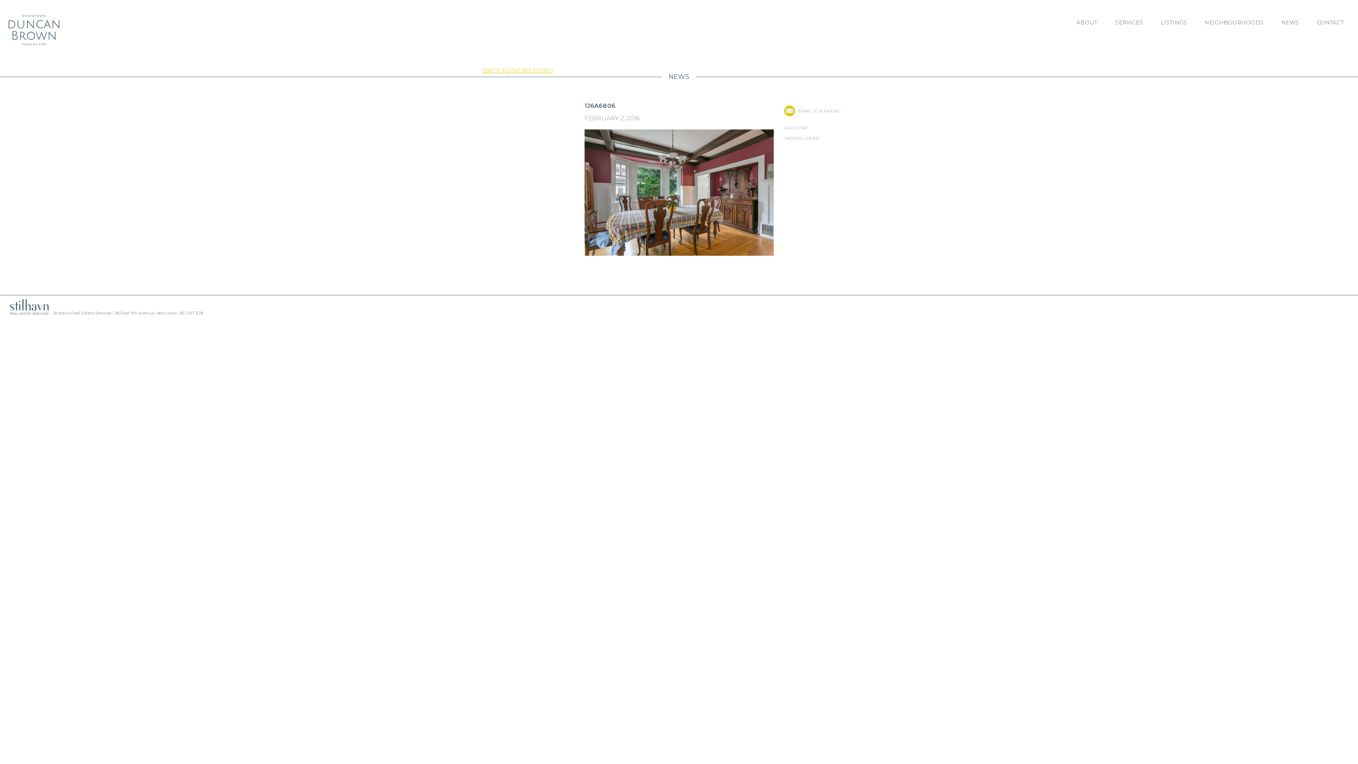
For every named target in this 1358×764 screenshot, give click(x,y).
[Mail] (789, 111)
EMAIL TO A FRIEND (819, 111)
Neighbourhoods (1234, 22)
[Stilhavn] (26, 306)
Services (1129, 22)
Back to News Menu (518, 70)
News (1290, 22)
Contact (1330, 22)
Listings (1174, 22)
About (1086, 22)
